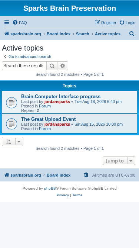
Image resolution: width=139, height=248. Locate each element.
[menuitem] (19, 22)
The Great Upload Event (48, 119)
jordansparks (57, 101)
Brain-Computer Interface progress (60, 96)
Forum (45, 106)
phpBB (50, 188)
